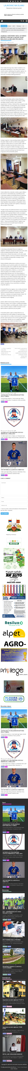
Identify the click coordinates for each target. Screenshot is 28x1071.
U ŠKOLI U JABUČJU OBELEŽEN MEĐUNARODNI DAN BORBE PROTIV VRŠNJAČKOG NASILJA (6, 351)
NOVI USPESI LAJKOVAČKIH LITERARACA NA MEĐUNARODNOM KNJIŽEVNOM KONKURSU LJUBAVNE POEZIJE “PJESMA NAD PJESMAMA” (21, 353)
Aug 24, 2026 (4, 393)
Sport (6, 401)
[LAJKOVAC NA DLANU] (2, 21)
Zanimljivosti (9, 1006)
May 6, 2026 (6, 1052)
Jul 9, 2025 (6, 964)
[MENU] (27, 21)
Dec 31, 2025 (6, 910)
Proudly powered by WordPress (8, 1067)
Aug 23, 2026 (4, 468)
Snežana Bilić (11, 42)
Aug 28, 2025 (6, 938)
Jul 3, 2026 (6, 998)
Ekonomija (5, 919)
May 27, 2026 (6, 1025)
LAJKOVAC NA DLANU (14, 5)
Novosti (2, 344)
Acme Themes (14, 1068)
